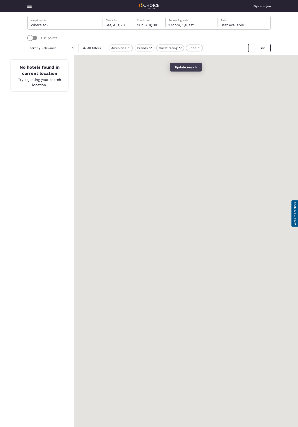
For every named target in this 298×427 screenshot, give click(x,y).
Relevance (43, 48)
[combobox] (65, 22)
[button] (294, 213)
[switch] (33, 38)
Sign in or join (262, 6)
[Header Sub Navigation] (29, 6)
